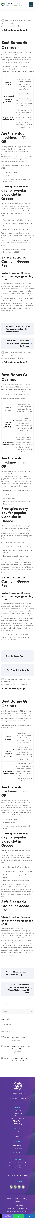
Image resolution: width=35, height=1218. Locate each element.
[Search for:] (17, 1011)
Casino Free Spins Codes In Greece (12, 542)
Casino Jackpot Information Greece (13, 399)
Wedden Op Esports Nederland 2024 (19, 1059)
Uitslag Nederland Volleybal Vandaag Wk (21, 1048)
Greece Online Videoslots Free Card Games (15, 867)
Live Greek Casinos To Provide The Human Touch (17, 490)
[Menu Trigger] (31, 4)
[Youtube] (19, 1187)
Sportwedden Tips (18, 1037)
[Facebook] (11, 1187)
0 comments (24, 26)
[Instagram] (15, 1187)
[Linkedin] (23, 1187)
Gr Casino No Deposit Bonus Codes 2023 (15, 635)
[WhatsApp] (18, 1216)
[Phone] (29, 1216)
